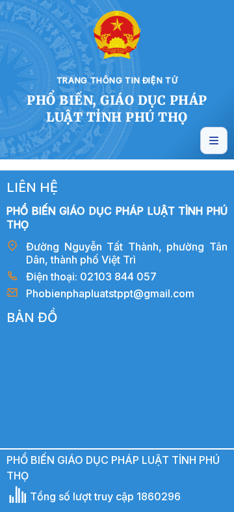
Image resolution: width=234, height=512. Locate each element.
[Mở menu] (214, 140)
